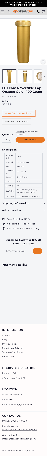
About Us (7, 335)
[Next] (43, 76)
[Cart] (43, 11)
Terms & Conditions (12, 352)
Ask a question (11, 210)
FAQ (4, 339)
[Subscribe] (37, 251)
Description (9, 149)
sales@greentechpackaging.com (19, 429)
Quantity (7, 134)
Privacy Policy (9, 344)
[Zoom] (43, 61)
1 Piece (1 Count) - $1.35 (16, 121)
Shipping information (15, 203)
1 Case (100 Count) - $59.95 (19, 113)
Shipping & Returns (12, 348)
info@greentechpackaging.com (19, 439)
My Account (8, 356)
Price (5, 101)
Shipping (20, 132)
